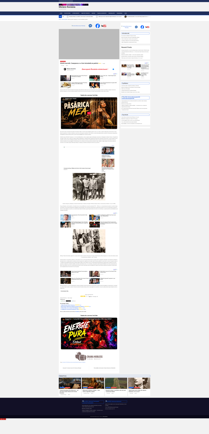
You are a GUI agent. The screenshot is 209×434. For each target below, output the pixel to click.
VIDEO (126, 13)
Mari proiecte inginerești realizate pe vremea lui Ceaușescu (76, 306)
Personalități (112, 13)
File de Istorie (67, 13)
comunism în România (66, 362)
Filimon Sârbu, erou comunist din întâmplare (73, 307)
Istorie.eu (119, 401)
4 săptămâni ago (63, 394)
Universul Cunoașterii (88, 402)
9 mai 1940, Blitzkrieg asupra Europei (111, 407)
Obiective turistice (85, 13)
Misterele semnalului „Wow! (126, 103)
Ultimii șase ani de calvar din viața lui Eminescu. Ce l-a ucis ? (137, 391)
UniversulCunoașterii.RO (128, 98)
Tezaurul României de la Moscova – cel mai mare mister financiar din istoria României (69, 392)
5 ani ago (62, 65)
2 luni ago (108, 393)
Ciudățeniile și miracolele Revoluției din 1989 (73, 309)
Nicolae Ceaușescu (78, 362)
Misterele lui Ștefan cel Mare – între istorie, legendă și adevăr (132, 54)
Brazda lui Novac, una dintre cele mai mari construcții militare (132, 56)
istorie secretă (72, 362)
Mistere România (67, 7)
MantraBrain (105, 416)
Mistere (93, 13)
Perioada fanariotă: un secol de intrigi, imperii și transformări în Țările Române (135, 50)
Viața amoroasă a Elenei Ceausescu (71, 305)
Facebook (77, 311)
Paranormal (119, 13)
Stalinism (83, 362)
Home (61, 13)
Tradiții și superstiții (101, 13)
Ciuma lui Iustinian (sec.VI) (110, 408)
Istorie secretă (75, 13)
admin (67, 65)
